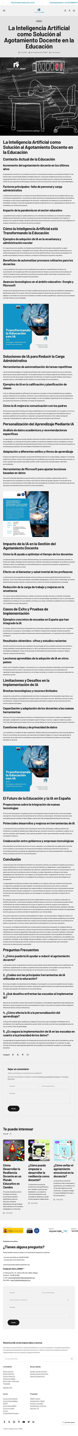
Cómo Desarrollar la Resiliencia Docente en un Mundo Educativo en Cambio (12, 1176)
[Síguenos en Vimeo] (28, 1422)
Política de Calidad (9, 1379)
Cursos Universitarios (10, 1399)
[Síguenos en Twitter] (9, 1422)
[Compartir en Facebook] (13, 1055)
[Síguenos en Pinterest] (19, 1422)
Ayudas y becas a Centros (38, 1371)
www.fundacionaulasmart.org (20, 1280)
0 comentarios (55, 52)
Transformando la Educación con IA (17, 2)
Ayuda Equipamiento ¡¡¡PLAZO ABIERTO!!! (59, 2)
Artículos (39, 21)
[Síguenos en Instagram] (14, 1422)
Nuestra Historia (8, 1374)
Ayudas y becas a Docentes (39, 1374)
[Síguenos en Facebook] (4, 1422)
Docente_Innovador (36, 1403)
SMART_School (35, 1399)
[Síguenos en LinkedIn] (33, 1422)
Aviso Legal (7, 1381)
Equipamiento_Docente (38, 1406)
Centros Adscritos (9, 1376)
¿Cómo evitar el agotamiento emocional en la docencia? (64, 1170)
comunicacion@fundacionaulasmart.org (21, 1278)
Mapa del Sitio (7, 1387)
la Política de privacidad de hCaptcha (49, 1077)
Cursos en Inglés (8, 1408)
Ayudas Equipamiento (37, 1376)
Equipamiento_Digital (37, 1401)
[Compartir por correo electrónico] (28, 1055)
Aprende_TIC (34, 1408)
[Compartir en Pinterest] (23, 1055)
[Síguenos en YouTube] (23, 1422)
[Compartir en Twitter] (18, 1055)
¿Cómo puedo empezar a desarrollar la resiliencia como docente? (38, 1172)
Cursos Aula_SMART (9, 1406)
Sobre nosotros (8, 1371)
